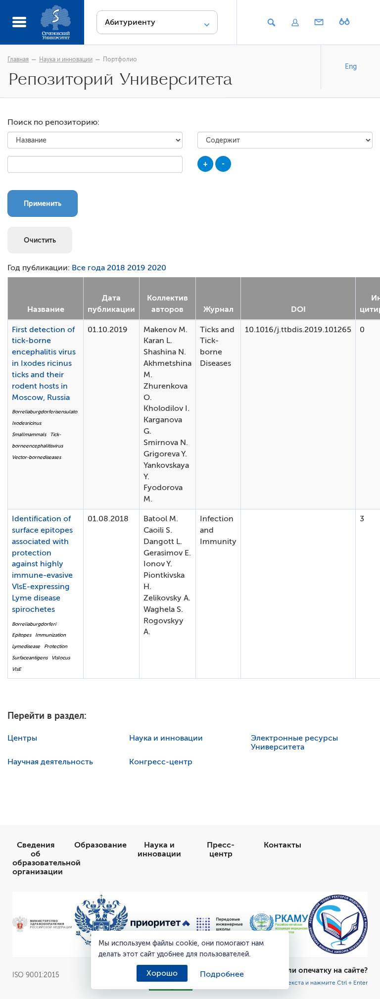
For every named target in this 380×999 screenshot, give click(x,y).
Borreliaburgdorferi (34, 624)
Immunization (50, 635)
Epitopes (21, 635)
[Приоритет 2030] (160, 924)
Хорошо (162, 973)
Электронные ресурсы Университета (294, 742)
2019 (136, 267)
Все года (88, 267)
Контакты (282, 845)
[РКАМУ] (279, 924)
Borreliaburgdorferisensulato (44, 411)
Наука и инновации (66, 59)
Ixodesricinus (26, 423)
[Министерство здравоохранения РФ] (42, 924)
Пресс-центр (221, 849)
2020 (156, 267)
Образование (100, 845)
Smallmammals (29, 434)
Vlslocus (60, 657)
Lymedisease (26, 646)
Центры (22, 738)
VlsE (16, 669)
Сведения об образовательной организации (46, 858)
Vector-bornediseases (36, 457)
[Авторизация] (295, 22)
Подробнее (222, 974)
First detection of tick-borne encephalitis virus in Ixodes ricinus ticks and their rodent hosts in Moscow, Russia (44, 363)
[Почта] (319, 22)
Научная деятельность (50, 761)
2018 (116, 267)
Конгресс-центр (160, 761)
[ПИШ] (219, 924)
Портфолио (120, 59)
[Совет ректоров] (338, 924)
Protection (55, 646)
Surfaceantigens (30, 657)
